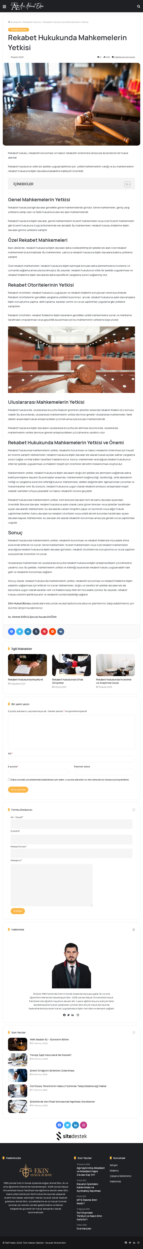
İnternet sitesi (82, 766)
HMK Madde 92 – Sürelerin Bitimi (49, 1039)
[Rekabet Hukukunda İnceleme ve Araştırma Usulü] (115, 665)
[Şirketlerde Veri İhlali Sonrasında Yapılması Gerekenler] (17, 1106)
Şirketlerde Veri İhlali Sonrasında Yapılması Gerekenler (62, 1101)
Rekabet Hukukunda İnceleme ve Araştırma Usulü (113, 681)
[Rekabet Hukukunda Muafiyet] (27, 665)
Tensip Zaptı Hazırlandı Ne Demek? (51, 1055)
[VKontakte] (60, 631)
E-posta (13, 766)
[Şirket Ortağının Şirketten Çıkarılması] (17, 1075)
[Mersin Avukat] (27, 6)
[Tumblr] (36, 631)
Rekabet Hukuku (32, 22)
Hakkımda (115, 1181)
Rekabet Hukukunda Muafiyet (25, 679)
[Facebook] (11, 631)
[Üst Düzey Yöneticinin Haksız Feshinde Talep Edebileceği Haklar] (17, 1090)
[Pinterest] (44, 631)
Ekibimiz (114, 1170)
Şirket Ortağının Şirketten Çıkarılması (52, 1070)
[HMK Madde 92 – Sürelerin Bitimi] (17, 1044)
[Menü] (4, 7)
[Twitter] (19, 631)
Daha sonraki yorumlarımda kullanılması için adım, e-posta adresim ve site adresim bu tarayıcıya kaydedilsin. (70, 779)
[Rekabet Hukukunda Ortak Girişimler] (71, 665)
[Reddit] (52, 631)
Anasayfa (15, 22)
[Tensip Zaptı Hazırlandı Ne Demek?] (17, 1059)
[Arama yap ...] (138, 7)
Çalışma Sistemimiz (120, 1176)
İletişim (114, 1165)
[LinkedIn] (27, 631)
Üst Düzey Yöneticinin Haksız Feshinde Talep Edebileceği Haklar (68, 1086)
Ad (10, 753)
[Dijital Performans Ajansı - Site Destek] (71, 1136)
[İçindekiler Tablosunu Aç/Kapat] (126, 184)
